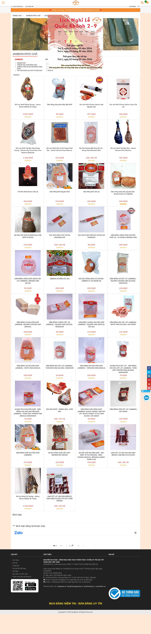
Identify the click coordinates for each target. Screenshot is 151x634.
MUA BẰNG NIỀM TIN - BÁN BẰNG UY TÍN (75, 603)
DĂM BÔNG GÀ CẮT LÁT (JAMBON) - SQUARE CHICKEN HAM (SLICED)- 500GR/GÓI (123, 281)
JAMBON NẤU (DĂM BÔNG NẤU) (27, 65)
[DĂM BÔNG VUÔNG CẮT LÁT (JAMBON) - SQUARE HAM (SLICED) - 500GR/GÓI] (60, 306)
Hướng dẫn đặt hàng (19, 568)
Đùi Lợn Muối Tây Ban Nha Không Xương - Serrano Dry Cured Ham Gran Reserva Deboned (27, 150)
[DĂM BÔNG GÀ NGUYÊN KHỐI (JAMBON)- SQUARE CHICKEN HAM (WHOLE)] (28, 306)
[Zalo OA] (146, 395)
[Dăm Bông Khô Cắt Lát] (91, 176)
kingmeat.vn (62, 586)
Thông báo (15, 565)
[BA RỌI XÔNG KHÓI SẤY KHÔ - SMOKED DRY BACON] (60, 437)
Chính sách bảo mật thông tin (21, 576)
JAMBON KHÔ (21, 63)
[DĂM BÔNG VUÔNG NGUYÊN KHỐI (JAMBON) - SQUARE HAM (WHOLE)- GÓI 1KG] (91, 306)
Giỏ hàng (15, 571)
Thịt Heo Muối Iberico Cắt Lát (28, 192)
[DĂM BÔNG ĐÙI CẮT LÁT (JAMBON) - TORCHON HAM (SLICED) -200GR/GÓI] (60, 350)
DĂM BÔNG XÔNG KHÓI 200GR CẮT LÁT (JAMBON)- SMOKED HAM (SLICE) (28, 281)
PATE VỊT (50, 70)
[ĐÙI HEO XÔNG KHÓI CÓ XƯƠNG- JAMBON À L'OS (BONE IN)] (91, 263)
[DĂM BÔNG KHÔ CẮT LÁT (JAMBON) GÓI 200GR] (123, 393)
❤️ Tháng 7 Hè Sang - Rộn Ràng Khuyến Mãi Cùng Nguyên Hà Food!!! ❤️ (75, 10)
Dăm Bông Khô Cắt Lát (91, 192)
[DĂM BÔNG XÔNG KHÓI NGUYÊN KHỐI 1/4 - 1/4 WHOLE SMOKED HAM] (123, 219)
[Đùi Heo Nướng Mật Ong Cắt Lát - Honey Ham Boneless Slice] (91, 132)
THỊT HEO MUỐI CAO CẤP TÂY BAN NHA (29, 70)
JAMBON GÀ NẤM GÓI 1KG (60, 279)
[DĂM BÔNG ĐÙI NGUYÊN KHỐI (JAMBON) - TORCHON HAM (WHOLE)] (91, 350)
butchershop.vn (89, 586)
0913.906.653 (18, 6)
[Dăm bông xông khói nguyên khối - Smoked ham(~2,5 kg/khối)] (123, 176)
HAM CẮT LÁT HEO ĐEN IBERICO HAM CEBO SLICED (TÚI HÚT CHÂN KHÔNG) (60, 498)
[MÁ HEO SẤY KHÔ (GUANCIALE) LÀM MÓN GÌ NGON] (28, 219)
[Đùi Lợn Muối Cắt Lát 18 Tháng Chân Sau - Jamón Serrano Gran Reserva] (60, 132)
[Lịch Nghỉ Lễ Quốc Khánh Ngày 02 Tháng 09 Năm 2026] (75, 16)
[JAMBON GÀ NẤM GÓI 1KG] (60, 263)
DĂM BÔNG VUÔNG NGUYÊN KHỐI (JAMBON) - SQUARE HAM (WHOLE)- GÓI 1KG (91, 324)
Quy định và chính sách (20, 574)
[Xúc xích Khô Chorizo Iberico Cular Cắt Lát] (123, 89)
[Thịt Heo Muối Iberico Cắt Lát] (28, 176)
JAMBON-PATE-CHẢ (33, 15)
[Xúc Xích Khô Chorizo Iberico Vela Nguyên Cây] (91, 89)
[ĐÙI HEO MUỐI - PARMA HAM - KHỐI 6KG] (60, 393)
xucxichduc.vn (101, 586)
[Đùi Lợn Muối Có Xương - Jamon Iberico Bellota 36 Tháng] (28, 481)
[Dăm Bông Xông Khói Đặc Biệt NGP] (60, 89)
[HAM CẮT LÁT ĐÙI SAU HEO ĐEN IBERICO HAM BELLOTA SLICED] (123, 437)
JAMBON (19, 59)
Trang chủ (17, 15)
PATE (47, 59)
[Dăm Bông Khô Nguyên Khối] (60, 176)
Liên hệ (30, 6)
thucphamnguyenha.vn (75, 586)
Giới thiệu (15, 560)
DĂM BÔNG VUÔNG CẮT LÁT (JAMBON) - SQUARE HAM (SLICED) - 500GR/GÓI (59, 324)
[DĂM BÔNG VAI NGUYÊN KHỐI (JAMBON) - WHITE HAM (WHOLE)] (28, 350)
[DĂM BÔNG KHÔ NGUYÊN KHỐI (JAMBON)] (28, 437)
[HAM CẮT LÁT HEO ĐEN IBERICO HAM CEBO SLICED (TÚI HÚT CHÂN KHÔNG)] (60, 481)
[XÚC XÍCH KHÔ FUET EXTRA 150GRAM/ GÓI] (60, 219)
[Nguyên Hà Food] (76, 2)
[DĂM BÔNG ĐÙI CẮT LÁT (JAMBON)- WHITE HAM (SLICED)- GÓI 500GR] (123, 306)
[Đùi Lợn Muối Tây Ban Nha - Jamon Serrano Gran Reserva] (123, 132)
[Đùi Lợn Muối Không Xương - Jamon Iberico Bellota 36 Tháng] (28, 89)
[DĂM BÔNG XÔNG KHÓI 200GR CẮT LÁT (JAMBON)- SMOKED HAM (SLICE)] (28, 263)
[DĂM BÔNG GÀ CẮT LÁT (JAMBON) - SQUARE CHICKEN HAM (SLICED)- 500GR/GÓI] (123, 263)
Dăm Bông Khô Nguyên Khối (60, 192)
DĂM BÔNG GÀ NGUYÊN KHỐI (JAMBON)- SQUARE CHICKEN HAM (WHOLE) (28, 324)
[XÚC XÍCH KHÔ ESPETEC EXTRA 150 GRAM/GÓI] (91, 219)
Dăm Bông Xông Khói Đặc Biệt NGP (59, 104)
